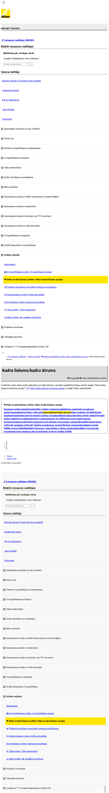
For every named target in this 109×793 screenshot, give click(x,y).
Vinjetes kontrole (71, 419)
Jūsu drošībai (8, 109)
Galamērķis (21, 412)
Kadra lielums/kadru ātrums (57, 412)
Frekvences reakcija (43, 428)
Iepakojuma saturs (10, 90)
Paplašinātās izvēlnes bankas (42, 409)
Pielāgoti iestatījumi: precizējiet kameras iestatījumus (30, 287)
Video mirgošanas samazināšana (68, 422)
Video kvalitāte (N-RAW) (83, 412)
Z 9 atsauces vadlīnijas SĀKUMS (18, 40)
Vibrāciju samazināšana (73, 425)
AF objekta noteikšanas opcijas (46, 425)
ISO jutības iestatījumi (48, 415)
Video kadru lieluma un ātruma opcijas (47, 388)
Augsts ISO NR (55, 419)
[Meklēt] (30, 64)
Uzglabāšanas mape (67, 409)
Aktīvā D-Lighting (39, 419)
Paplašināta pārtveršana (25, 415)
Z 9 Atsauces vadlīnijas (17, 357)
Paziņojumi (7, 119)
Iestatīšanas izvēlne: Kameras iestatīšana (24, 302)
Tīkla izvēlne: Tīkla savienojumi (19, 310)
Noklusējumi (9, 264)
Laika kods (35, 431)
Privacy (9, 456)
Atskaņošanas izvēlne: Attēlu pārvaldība (24, 294)
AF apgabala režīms (21, 425)
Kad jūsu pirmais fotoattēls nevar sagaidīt (21, 81)
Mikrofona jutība (14, 428)
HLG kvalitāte (23, 419)
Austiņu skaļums (22, 431)
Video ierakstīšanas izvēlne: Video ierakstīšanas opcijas (33, 279)
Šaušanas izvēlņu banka (16, 409)
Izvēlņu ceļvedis (34, 357)
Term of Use (11, 459)
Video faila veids (35, 412)
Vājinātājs (28, 428)
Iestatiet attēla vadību (84, 415)
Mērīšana (89, 422)
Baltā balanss (66, 415)
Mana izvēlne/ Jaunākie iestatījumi (22, 317)
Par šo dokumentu (10, 100)
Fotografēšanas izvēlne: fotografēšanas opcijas (28, 272)
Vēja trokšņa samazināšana (67, 428)
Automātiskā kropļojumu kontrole (35, 422)
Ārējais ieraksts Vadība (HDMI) (56, 431)
